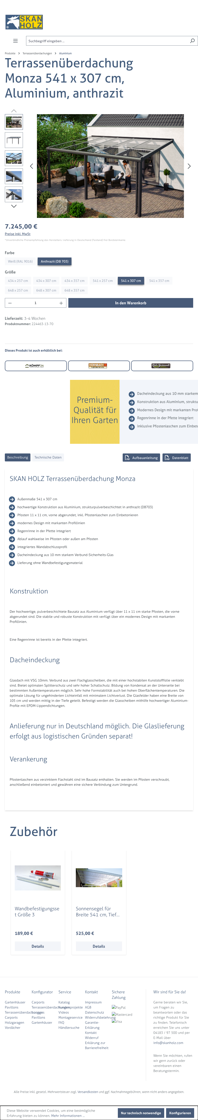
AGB (88, 1007)
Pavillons (11, 1007)
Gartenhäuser (15, 1002)
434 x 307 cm (46, 280)
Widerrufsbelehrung (100, 1017)
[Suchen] (192, 41)
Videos (63, 1012)
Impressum (93, 1002)
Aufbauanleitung (145, 457)
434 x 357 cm (74, 280)
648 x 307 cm (46, 290)
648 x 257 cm (18, 290)
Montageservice (70, 1017)
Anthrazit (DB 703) (54, 261)
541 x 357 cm (159, 280)
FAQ (61, 1022)
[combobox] (106, 41)
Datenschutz (94, 1012)
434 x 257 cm (18, 280)
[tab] (17, 457)
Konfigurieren (180, 1113)
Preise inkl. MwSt (17, 233)
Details (38, 946)
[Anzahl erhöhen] (61, 303)
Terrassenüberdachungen (24, 1012)
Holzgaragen (14, 1022)
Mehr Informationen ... (68, 1115)
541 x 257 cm (103, 280)
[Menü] (15, 41)
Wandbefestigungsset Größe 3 (37, 911)
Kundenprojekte (70, 1007)
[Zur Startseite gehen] (24, 22)
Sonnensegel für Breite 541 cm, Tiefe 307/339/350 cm (97, 911)
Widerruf (92, 1037)
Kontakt (91, 1032)
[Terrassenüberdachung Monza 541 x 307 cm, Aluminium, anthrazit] (110, 166)
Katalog (64, 1002)
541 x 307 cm (131, 280)
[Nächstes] (189, 166)
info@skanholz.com (168, 1042)
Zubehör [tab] (33, 831)
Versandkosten (88, 1092)
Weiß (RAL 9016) (20, 261)
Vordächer (12, 1027)
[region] (99, 166)
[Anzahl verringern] (10, 303)
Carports (11, 1017)
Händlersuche (68, 1027)
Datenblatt (180, 457)
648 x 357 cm (74, 290)
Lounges (38, 1012)
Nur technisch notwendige (141, 1113)
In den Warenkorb (130, 303)
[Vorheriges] (31, 166)
